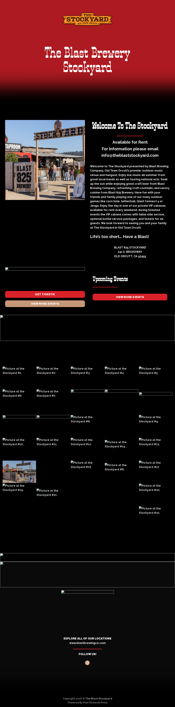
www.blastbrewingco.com (87, 643)
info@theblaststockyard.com (130, 155)
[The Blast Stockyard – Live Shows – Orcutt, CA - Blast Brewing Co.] (87, 19)
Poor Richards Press (95, 702)
